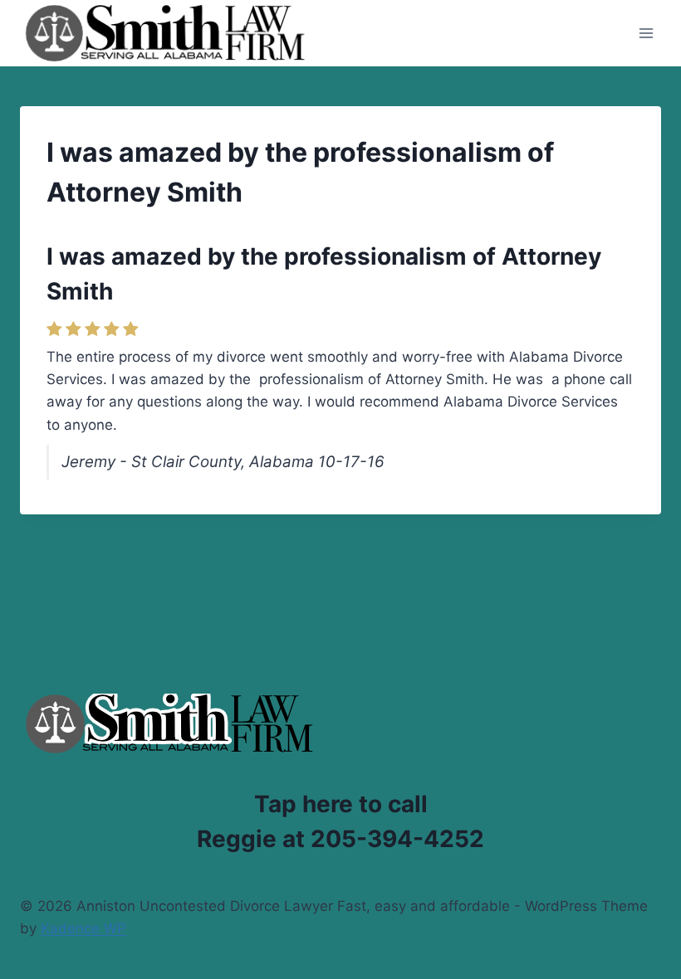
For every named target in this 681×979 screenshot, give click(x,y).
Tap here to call (341, 804)
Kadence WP (83, 928)
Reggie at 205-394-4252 (340, 839)
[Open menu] (645, 33)
